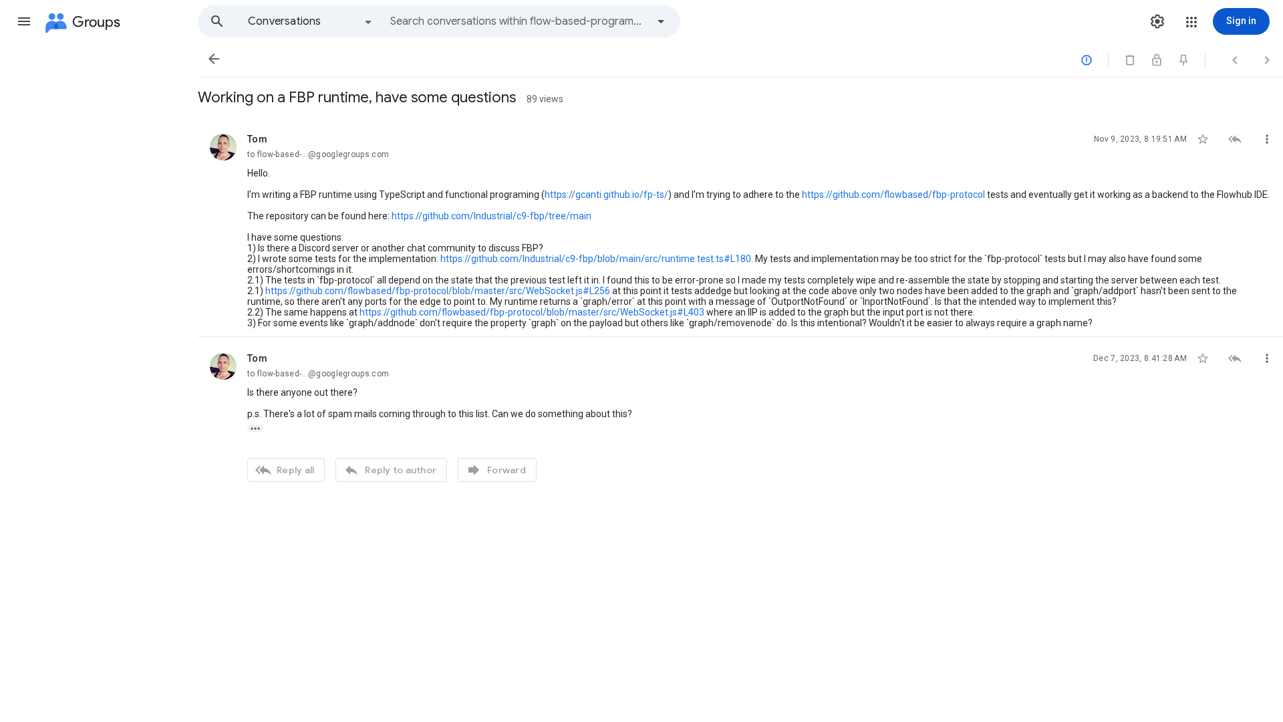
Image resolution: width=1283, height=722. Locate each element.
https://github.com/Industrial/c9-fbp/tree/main (491, 216)
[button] (24, 21)
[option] (310, 21)
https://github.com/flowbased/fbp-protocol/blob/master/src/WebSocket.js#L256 (437, 290)
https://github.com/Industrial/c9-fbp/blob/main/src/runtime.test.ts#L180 (595, 258)
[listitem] (740, 227)
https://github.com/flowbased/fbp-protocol (893, 194)
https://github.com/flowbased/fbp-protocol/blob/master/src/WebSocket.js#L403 (532, 312)
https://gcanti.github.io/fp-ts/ (606, 194)
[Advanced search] (661, 21)
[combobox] (519, 21)
